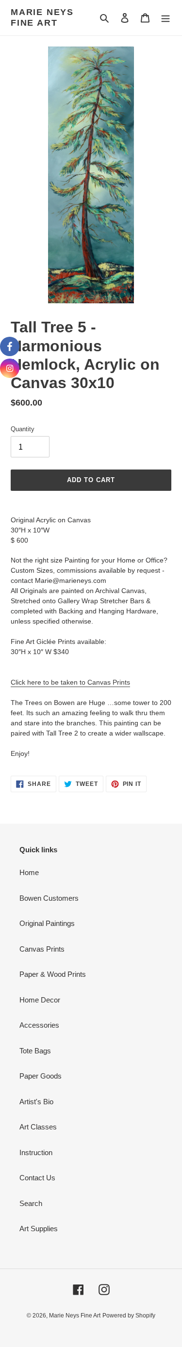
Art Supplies (38, 1228)
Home (29, 872)
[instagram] (9, 368)
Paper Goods (40, 1076)
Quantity (22, 429)
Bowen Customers (49, 898)
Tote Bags (35, 1051)
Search (30, 1203)
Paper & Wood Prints (52, 974)
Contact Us (37, 1178)
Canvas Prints (42, 949)
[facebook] (9, 346)
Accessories (39, 1025)
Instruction (35, 1152)
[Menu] (165, 17)
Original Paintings (47, 923)
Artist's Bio (36, 1101)
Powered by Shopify (128, 1315)
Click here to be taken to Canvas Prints (70, 682)
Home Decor (39, 1000)
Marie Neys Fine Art (42, 17)
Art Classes (38, 1127)
